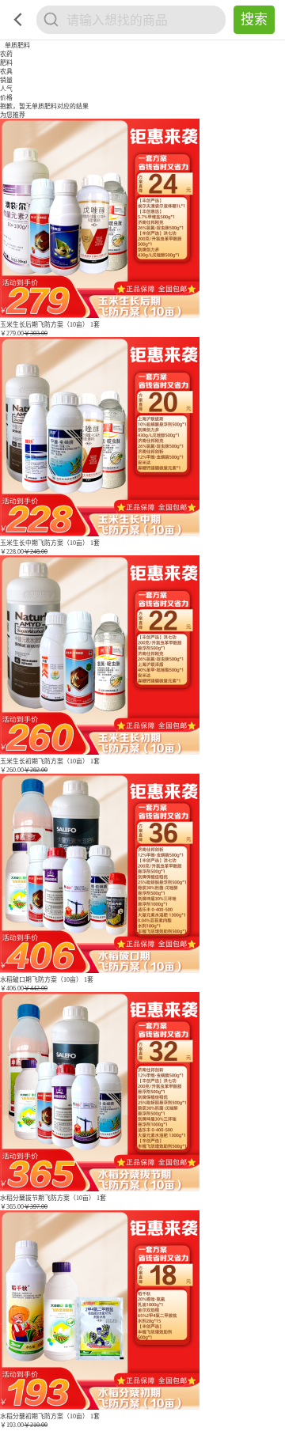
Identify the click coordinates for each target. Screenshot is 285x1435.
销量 (6, 80)
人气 (6, 89)
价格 (6, 97)
